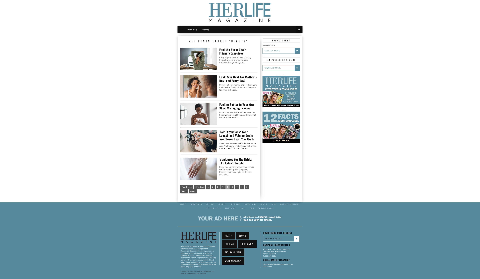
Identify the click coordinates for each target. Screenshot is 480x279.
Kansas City (205, 29)
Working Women (266, 208)
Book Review (196, 204)
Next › (184, 191)
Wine (252, 208)
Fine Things (235, 204)
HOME (181, 29)
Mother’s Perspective (290, 204)
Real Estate (230, 208)
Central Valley (192, 29)
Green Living (250, 204)
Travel (243, 208)
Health (263, 204)
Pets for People (213, 208)
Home (273, 204)
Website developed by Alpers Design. (194, 273)
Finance (222, 204)
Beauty (183, 204)
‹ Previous (200, 187)
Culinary (210, 204)
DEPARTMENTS (268, 45)
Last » (192, 191)
